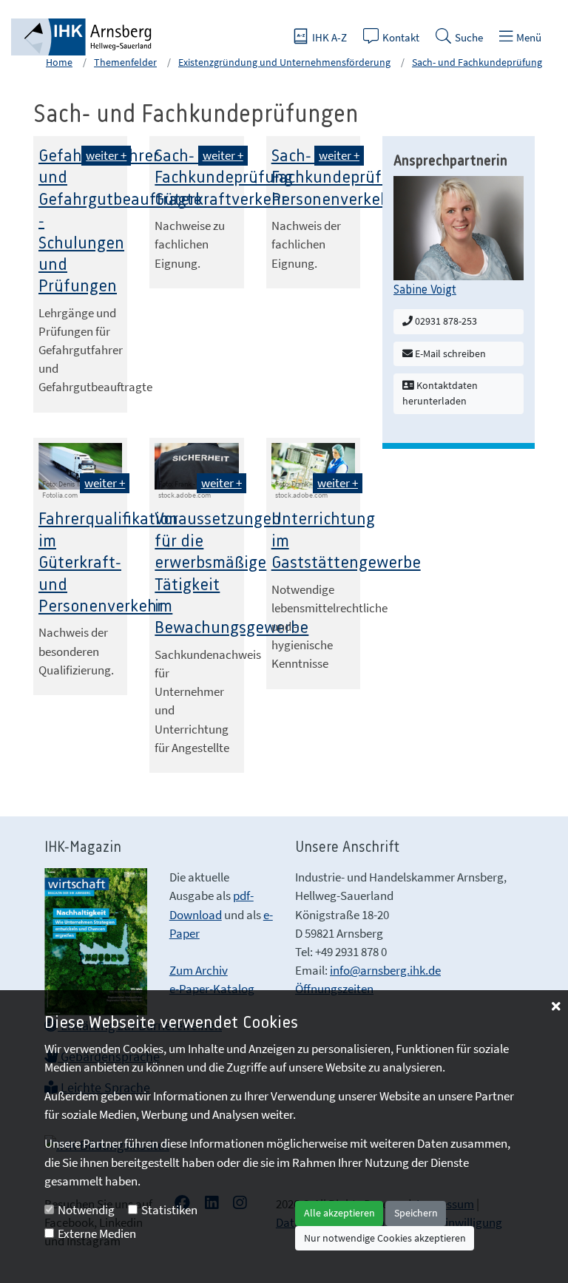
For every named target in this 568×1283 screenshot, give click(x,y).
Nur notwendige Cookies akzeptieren (385, 1238)
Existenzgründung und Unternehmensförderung (284, 62)
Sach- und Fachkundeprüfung (477, 62)
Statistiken (169, 1210)
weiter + (106, 155)
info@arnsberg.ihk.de (385, 970)
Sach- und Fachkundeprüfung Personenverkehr (340, 178)
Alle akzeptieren (339, 1212)
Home (59, 62)
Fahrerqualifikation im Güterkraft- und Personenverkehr (108, 563)
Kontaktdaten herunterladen (440, 393)
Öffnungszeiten (334, 989)
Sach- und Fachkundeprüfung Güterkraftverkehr (224, 178)
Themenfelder (125, 62)
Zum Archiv (198, 970)
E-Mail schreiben (449, 353)
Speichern (416, 1212)
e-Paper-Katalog (211, 989)
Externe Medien (97, 1233)
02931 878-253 (445, 321)
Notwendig (86, 1210)
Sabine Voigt (424, 290)
